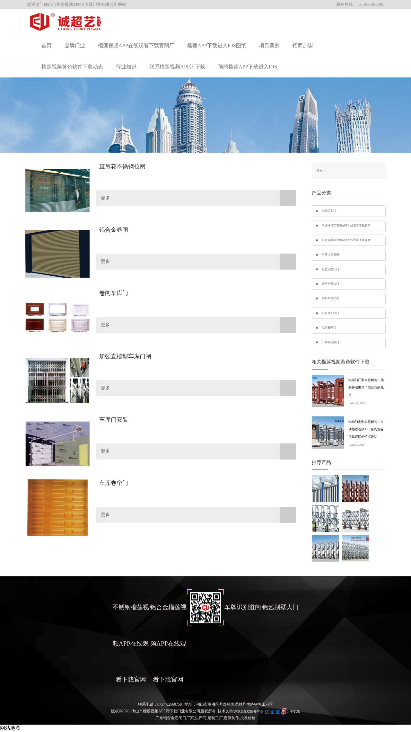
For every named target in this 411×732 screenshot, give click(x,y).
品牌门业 (75, 45)
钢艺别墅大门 (330, 283)
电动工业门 (329, 210)
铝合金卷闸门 (330, 313)
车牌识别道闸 (330, 254)
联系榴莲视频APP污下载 (177, 66)
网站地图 (10, 728)
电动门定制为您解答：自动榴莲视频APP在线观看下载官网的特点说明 (366, 429)
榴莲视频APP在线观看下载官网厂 (136, 45)
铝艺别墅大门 (330, 269)
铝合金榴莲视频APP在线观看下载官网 (346, 240)
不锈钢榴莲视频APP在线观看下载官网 (346, 225)
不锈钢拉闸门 (330, 342)
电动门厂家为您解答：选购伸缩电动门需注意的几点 (366, 387)
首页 (46, 45)
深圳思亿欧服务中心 (248, 711)
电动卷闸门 (329, 327)
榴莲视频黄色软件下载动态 (72, 66)
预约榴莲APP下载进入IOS (247, 66)
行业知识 (126, 66)
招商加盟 (303, 45)
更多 (105, 198)
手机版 (295, 711)
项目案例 (269, 45)
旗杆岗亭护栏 (330, 298)
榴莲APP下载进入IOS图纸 (216, 45)
